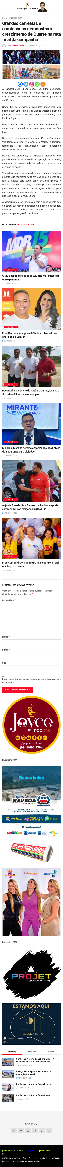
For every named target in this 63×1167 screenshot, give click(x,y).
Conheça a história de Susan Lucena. (34, 1084)
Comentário (9, 600)
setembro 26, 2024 (11, 455)
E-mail (6, 649)
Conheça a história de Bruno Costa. (33, 1095)
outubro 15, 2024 (10, 283)
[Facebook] (20, 84)
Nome (6, 636)
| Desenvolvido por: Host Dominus (26, 1162)
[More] (43, 84)
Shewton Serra (17, 46)
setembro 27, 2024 (11, 398)
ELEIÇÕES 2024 (15, 18)
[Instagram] (31, 84)
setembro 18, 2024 (11, 513)
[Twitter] (25, 84)
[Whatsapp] (37, 84)
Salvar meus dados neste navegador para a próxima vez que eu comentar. (31, 680)
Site (4, 663)
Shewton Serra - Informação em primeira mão (27, 1158)
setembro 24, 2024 (36, 46)
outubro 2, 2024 (10, 341)
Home (4, 18)
